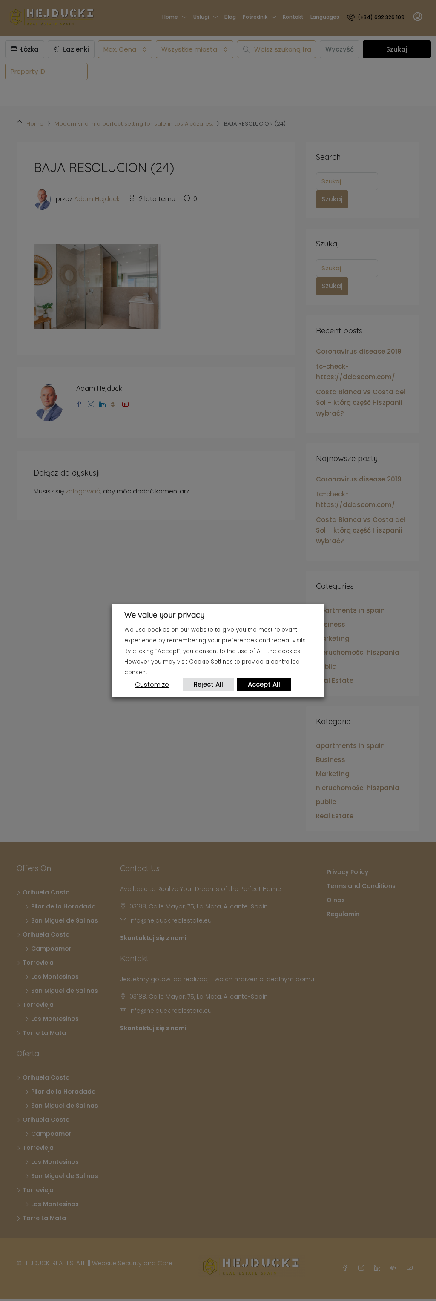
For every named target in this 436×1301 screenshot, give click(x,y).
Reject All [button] (208, 684)
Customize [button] (152, 684)
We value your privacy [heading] (164, 615)
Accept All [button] (264, 684)
